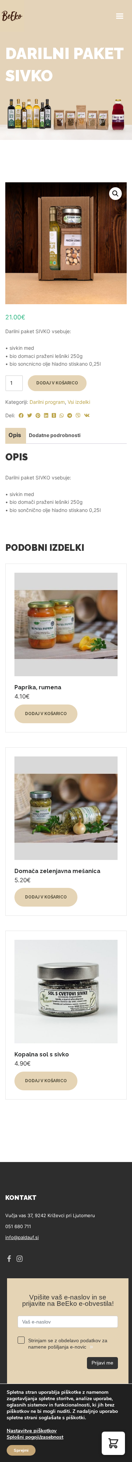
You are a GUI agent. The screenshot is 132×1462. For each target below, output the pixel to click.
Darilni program (47, 402)
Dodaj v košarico (57, 383)
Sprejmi (21, 1450)
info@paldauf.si (22, 1237)
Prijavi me (102, 1363)
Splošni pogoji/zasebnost (35, 1437)
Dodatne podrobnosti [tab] (55, 435)
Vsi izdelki (79, 402)
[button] (115, 193)
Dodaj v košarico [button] (46, 713)
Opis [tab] (14, 434)
